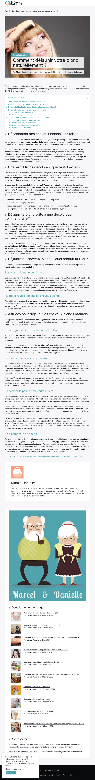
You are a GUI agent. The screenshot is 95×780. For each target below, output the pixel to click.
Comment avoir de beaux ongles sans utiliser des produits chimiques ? (52, 674)
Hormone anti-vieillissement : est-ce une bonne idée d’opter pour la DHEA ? (54, 724)
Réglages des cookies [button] (15, 769)
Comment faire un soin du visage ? (37, 699)
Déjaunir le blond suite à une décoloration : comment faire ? (32, 107)
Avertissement (54, 775)
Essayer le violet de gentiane (22, 112)
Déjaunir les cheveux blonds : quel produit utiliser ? (28, 110)
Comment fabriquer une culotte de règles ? (41, 613)
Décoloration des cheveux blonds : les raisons (26, 102)
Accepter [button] (10, 772)
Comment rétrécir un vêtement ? (37, 687)
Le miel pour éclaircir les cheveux (24, 123)
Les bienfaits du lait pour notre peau (38, 711)
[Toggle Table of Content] (84, 98)
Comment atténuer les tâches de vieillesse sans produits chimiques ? (51, 637)
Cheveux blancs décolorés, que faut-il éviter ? (26, 104)
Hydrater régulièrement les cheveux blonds (28, 115)
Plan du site (67, 775)
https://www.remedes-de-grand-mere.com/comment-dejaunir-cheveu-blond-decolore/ (47, 456)
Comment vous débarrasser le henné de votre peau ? (45, 662)
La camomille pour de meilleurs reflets (26, 125)
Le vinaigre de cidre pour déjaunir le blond (27, 120)
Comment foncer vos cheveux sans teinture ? (42, 625)
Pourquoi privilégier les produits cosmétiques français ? (46, 650)
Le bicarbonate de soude (21, 127)
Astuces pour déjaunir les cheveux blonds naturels (29, 117)
